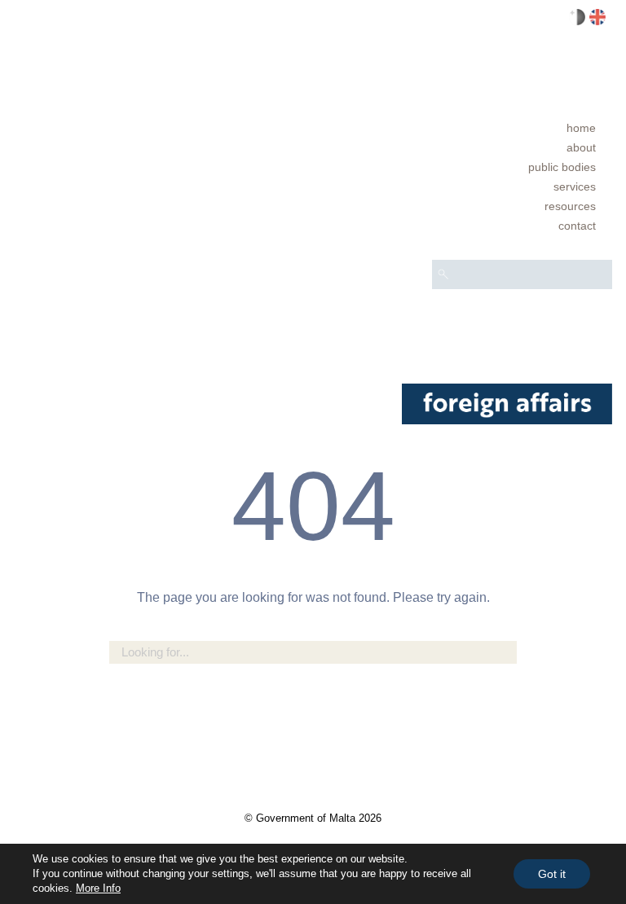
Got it (552, 873)
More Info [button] (98, 888)
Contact (577, 225)
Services (574, 186)
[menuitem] (522, 128)
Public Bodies (562, 166)
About (581, 147)
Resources (570, 206)
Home (581, 127)
